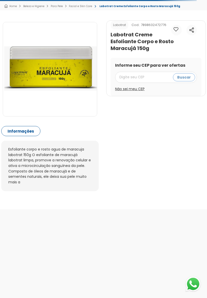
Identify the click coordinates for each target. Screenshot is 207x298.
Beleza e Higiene (33, 6)
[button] (191, 30)
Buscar (184, 77)
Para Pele (57, 6)
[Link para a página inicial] (10, 6)
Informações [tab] (21, 131)
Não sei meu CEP (130, 89)
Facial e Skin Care (80, 6)
